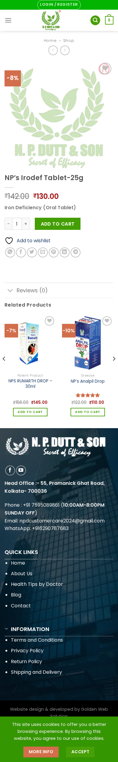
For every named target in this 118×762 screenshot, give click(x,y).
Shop (68, 40)
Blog (16, 594)
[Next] (114, 370)
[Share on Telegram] (75, 252)
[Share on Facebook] (21, 252)
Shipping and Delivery (36, 672)
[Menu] (8, 20)
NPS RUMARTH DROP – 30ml (30, 383)
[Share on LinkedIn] (65, 252)
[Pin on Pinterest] (54, 252)
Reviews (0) (32, 290)
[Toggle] (10, 290)
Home (50, 40)
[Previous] (4, 370)
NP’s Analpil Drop (88, 381)
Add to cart (58, 224)
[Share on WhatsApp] (10, 252)
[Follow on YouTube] (21, 470)
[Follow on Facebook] (10, 470)
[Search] (95, 20)
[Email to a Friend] (43, 252)
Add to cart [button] (30, 412)
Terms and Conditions (37, 639)
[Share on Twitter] (32, 252)
